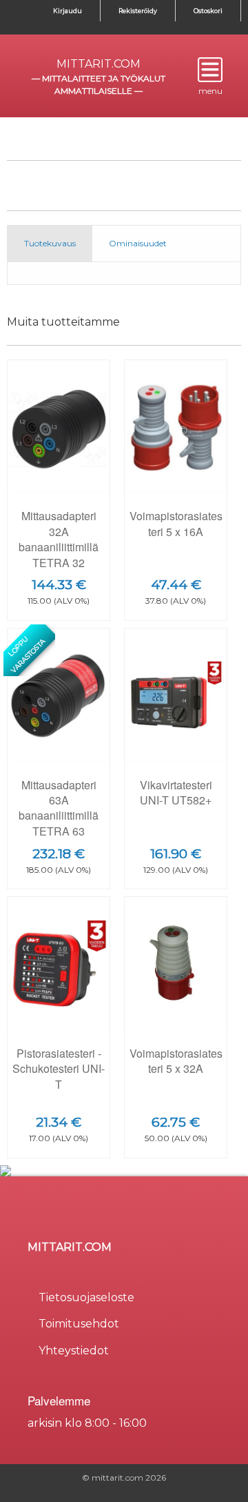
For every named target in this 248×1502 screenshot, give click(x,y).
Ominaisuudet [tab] (138, 243)
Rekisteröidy (137, 10)
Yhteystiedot (74, 1350)
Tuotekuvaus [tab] (50, 243)
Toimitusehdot (79, 1323)
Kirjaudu (67, 10)
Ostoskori (208, 10)
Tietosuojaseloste (86, 1297)
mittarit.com (98, 63)
